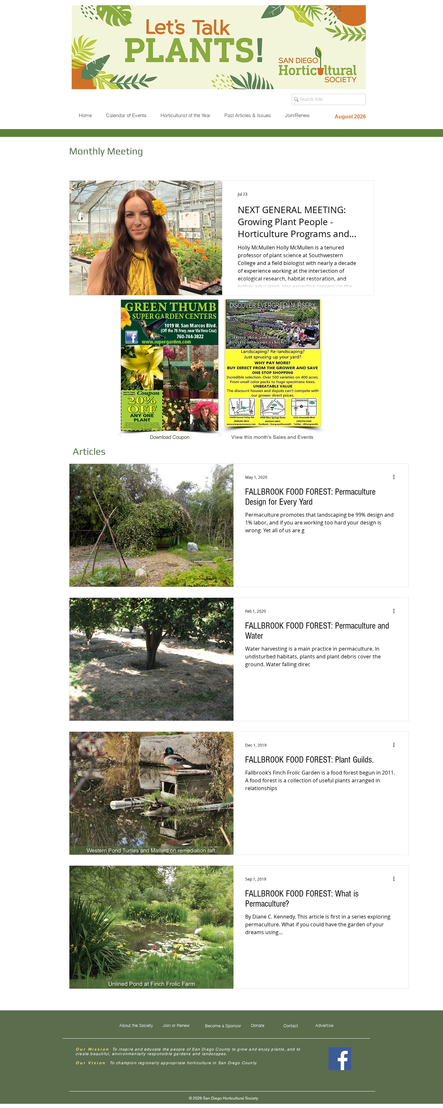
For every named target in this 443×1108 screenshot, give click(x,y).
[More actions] (396, 477)
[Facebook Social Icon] (340, 1058)
